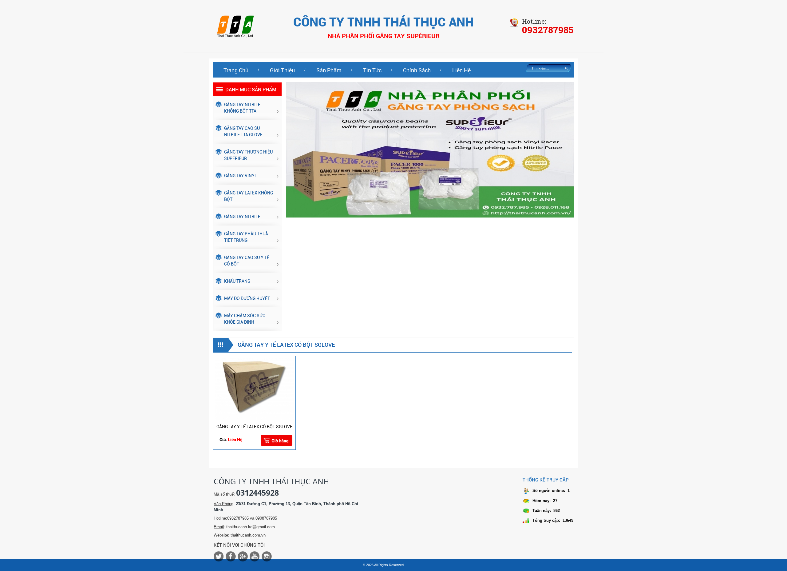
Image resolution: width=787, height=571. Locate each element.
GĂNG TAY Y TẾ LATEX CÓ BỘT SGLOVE (254, 426)
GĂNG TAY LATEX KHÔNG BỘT (248, 196)
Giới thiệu (282, 70)
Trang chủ (235, 70)
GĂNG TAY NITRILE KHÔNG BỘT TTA (242, 108)
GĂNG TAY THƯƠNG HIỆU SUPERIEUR (248, 155)
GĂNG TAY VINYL (240, 175)
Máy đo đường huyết (247, 298)
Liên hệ (461, 70)
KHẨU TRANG (237, 281)
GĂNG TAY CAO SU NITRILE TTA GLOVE (243, 131)
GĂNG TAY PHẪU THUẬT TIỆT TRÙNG (247, 237)
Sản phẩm (329, 70)
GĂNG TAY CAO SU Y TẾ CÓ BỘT (246, 260)
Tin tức (372, 70)
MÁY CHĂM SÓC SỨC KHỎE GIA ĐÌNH (244, 319)
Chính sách (417, 70)
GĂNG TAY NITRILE (242, 216)
